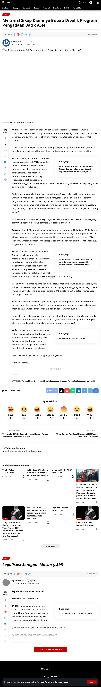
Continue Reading (50, 649)
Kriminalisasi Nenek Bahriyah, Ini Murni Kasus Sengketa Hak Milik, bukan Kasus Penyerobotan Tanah (76, 262)
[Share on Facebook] (14, 34)
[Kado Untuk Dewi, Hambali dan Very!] (87, 513)
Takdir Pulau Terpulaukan (8, 471)
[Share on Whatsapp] (22, 34)
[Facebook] (45, 676)
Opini (6, 15)
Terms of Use (61, 682)
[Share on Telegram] (26, 34)
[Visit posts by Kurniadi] (6, 43)
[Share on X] (5, 144)
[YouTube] (52, 676)
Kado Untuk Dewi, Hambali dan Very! (85, 523)
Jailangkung (18, 581)
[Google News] (55, 676)
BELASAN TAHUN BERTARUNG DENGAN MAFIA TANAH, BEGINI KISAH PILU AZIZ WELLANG (37, 513)
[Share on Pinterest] (18, 34)
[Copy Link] (29, 34)
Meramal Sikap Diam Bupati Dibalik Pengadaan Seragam (44, 381)
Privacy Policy (43, 682)
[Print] (5, 180)
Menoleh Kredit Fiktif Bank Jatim (62, 471)
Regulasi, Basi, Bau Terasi (73, 338)
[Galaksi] (6, 2)
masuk (17, 451)
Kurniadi (17, 41)
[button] (92, 682)
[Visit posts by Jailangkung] (6, 582)
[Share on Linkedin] (5, 162)
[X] (48, 676)
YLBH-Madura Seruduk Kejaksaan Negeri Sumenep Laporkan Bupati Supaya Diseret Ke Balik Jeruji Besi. (76, 169)
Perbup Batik (73, 381)
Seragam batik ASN (87, 381)
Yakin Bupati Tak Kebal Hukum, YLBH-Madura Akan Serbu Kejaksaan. (37, 473)
